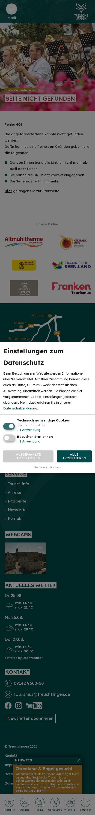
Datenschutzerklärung (20, 408)
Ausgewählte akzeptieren (28, 456)
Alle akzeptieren (74, 456)
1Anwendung (28, 430)
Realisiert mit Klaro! (47, 467)
